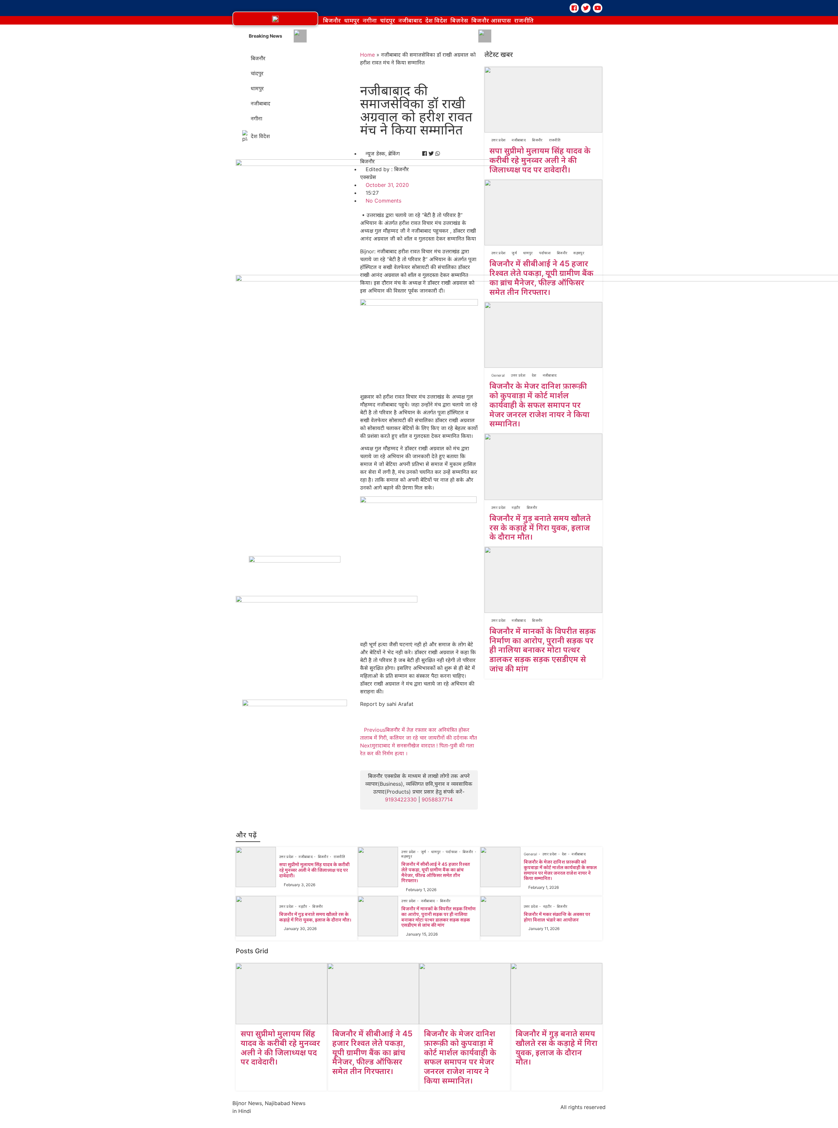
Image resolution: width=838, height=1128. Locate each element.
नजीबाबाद (410, 20)
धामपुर (351, 20)
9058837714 (437, 799)
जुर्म (514, 253)
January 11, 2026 (543, 928)
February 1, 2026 (421, 889)
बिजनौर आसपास (491, 20)
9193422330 (401, 799)
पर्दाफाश (545, 253)
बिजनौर (332, 20)
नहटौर (516, 507)
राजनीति (524, 20)
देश (534, 375)
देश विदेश (436, 20)
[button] (275, 19)
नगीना (370, 20)
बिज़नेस (459, 20)
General (498, 375)
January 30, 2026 (300, 928)
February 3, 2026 (299, 884)
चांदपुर (387, 20)
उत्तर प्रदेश (498, 140)
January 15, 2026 (422, 934)
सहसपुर (579, 253)
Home (367, 54)
